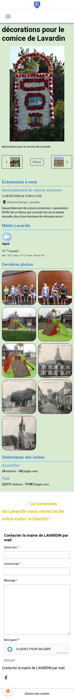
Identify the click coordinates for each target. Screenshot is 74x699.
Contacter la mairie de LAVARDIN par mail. (33, 668)
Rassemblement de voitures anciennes (32, 190)
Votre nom (10, 547)
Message (9, 580)
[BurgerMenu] (8, 16)
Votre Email (11, 563)
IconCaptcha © (62, 653)
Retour (37, 162)
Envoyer (9, 660)
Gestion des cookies (37, 693)
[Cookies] (8, 690)
